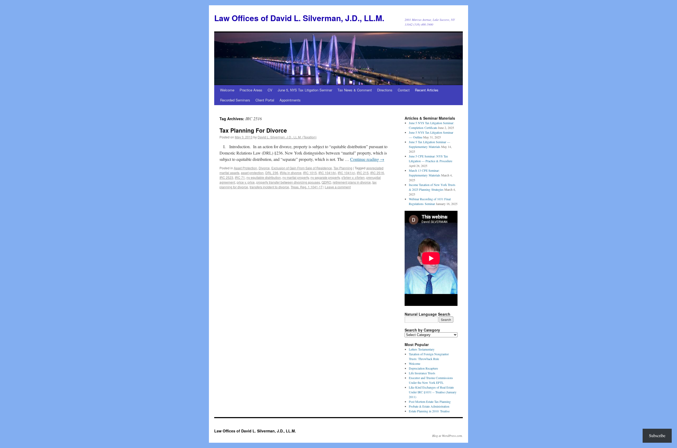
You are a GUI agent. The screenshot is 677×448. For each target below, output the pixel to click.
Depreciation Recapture (423, 368)
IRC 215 (363, 172)
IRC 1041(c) (346, 172)
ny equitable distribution (263, 177)
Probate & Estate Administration (429, 406)
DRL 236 (271, 172)
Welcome (227, 89)
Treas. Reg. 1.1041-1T (307, 187)
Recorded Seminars (235, 99)
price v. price (246, 182)
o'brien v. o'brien (353, 177)
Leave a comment (338, 187)
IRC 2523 (226, 177)
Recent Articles (426, 89)
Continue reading (367, 159)
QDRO (326, 182)
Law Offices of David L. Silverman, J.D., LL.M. (299, 18)
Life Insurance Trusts (422, 373)
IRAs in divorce (290, 172)
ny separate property (325, 177)
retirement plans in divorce (352, 182)
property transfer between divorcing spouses (288, 182)
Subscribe (657, 435)
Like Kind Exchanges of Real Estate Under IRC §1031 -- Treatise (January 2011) (432, 392)
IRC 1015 (310, 172)
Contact (404, 89)
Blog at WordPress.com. (447, 435)
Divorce (264, 168)
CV (270, 89)
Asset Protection (245, 168)
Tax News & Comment (354, 89)
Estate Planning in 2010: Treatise (429, 411)
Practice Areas (251, 89)
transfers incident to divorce (269, 187)
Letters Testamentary (421, 349)
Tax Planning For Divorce (253, 130)
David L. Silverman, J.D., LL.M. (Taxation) (287, 137)
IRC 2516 (377, 172)
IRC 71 (240, 177)
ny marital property (295, 177)
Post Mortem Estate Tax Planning (430, 401)
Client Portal (264, 99)
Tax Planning (342, 168)
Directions (384, 89)
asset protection (252, 172)
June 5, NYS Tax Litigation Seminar (305, 89)
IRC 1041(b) (327, 172)
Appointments (290, 99)
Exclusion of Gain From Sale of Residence (301, 168)
